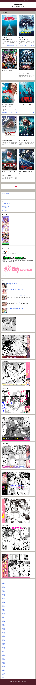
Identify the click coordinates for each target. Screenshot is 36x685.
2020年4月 (3, 667)
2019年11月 (3, 674)
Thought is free (23, 682)
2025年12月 (3, 591)
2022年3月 (3, 636)
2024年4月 (3, 617)
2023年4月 (3, 625)
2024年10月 (3, 610)
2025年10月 (3, 594)
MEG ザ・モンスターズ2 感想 (24, 37)
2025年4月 (3, 602)
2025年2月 (3, 605)
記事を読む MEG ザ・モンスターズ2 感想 (27, 45)
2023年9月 (3, 621)
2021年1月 (3, 655)
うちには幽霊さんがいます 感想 (12, 283)
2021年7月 (3, 647)
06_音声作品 (4, 210)
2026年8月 (3, 580)
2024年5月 (3, 616)
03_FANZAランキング (6, 206)
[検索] (34, 0)
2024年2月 (3, 620)
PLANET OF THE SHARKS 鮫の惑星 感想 (25, 171)
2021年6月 (3, 648)
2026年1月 (3, 590)
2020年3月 (3, 669)
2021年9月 (3, 644)
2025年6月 (3, 599)
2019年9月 (3, 677)
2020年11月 (3, 658)
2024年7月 (3, 614)
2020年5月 (3, 666)
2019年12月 (3, 673)
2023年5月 (3, 624)
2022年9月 (3, 629)
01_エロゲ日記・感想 (6, 203)
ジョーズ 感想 (4, 37)
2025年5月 (3, 601)
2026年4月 (3, 586)
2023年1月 (3, 628)
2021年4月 (3, 651)
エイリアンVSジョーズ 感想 (7, 70)
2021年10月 (3, 643)
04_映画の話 (10, 39)
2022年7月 (3, 632)
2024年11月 (3, 609)
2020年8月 (3, 662)
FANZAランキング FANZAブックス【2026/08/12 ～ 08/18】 (16, 289)
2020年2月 (3, 670)
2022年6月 (3, 633)
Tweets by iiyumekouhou (5, 193)
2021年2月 (3, 654)
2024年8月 (3, 613)
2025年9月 (3, 595)
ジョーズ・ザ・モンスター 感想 (25, 104)
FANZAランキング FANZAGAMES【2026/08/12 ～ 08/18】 (15, 308)
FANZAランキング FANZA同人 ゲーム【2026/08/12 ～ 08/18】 (16, 295)
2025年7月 (3, 598)
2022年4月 (3, 635)
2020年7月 (3, 663)
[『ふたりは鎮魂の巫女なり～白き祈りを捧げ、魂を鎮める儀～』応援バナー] (5, 230)
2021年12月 (3, 640)
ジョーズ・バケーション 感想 (7, 104)
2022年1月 (3, 639)
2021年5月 (3, 650)
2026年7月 (3, 582)
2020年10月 (3, 659)
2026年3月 (3, 587)
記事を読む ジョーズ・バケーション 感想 (9, 112)
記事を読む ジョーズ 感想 (12, 45)
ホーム (3, 12)
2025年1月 (3, 606)
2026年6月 (3, 583)
